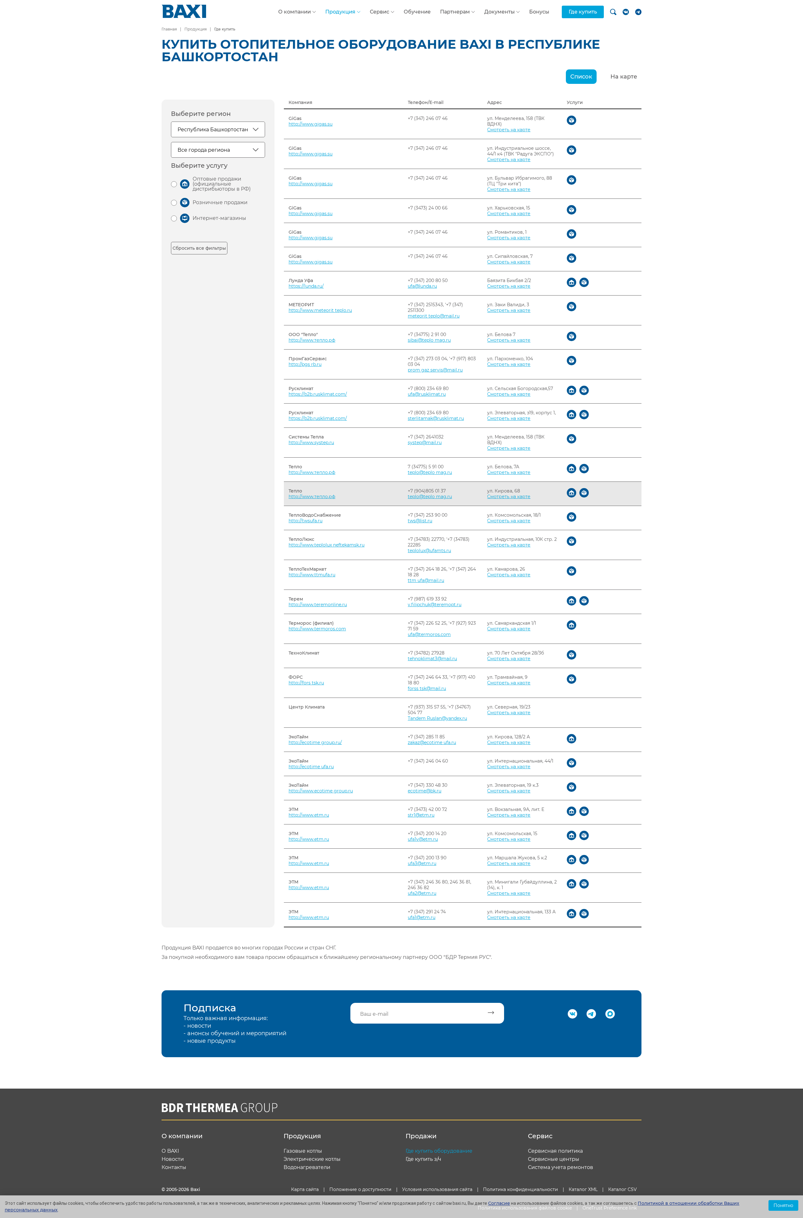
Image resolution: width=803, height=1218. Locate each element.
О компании (294, 11)
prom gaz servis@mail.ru (435, 370)
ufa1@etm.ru (421, 917)
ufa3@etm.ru (422, 863)
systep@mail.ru (425, 442)
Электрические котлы (312, 1159)
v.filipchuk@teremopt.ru (434, 604)
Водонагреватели (307, 1167)
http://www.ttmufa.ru (312, 575)
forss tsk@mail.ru (427, 688)
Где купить (583, 12)
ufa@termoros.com (429, 634)
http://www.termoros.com (317, 629)
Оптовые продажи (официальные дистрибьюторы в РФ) (222, 184)
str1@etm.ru (421, 815)
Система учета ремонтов (560, 1167)
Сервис (379, 11)
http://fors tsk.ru (306, 683)
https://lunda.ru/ (306, 286)
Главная (169, 29)
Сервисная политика (555, 1151)
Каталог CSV (622, 1189)
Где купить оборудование (439, 1151)
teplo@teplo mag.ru (430, 472)
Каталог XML (583, 1189)
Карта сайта (305, 1189)
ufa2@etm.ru (422, 893)
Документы (499, 11)
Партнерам (455, 11)
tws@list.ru (420, 521)
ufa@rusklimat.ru (427, 394)
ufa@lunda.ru (422, 286)
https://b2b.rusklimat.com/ (318, 394)
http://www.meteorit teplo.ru (320, 310)
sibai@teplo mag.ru (429, 340)
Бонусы (539, 12)
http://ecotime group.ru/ (315, 742)
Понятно (783, 1205)
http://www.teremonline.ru (318, 604)
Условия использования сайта (437, 1189)
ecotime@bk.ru (424, 791)
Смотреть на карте (508, 130)
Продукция (340, 11)
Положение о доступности (360, 1189)
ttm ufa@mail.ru (426, 580)
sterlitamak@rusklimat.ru (436, 418)
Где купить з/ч (423, 1159)
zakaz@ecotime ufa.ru (432, 742)
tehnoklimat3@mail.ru (432, 658)
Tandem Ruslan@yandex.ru (437, 718)
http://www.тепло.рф (312, 340)
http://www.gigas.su (310, 124)
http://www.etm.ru (309, 815)
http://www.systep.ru (311, 442)
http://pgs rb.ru (305, 364)
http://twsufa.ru (305, 521)
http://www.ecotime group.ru (321, 791)
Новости (173, 1159)
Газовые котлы (303, 1151)
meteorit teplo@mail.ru (434, 316)
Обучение (417, 12)
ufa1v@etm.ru (423, 839)
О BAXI (170, 1151)
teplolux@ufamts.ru (429, 550)
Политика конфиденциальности (520, 1189)
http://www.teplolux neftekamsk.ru (326, 545)
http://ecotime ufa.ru (311, 766)
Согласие (499, 1203)
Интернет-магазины (219, 218)
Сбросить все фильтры (199, 248)
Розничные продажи (220, 202)
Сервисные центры (553, 1159)
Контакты (174, 1167)
